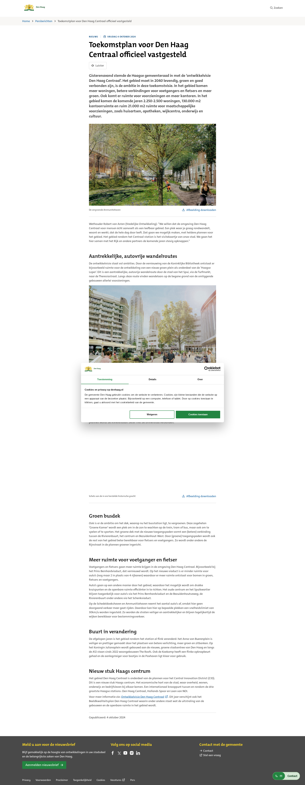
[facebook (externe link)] (113, 754)
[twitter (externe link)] (119, 754)
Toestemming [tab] (104, 379)
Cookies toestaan (198, 414)
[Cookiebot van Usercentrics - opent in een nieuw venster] (206, 368)
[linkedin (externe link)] (138, 754)
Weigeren (152, 414)
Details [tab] (152, 379)
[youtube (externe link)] (125, 754)
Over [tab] (200, 379)
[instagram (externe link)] (132, 754)
